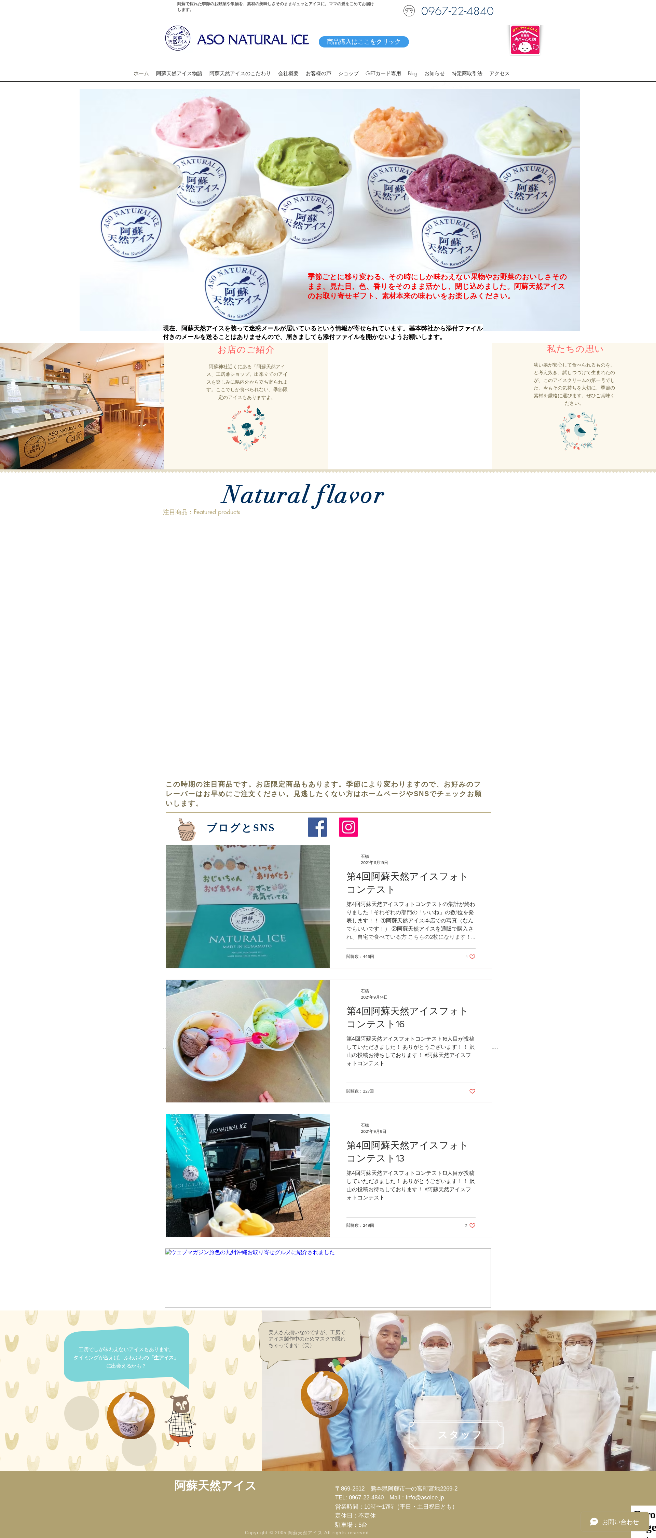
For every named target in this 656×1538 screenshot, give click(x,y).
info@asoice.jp (425, 1497)
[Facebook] (317, 827)
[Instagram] (348, 827)
